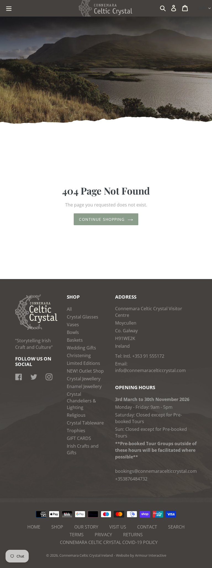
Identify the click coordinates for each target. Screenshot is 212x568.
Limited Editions (83, 363)
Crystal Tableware (85, 423)
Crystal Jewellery (83, 379)
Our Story (86, 527)
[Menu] (9, 7)
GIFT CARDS (79, 438)
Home (33, 527)
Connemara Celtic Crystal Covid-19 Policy (109, 542)
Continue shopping (101, 219)
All (69, 309)
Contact (147, 527)
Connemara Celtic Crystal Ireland (86, 555)
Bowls (73, 332)
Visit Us (117, 527)
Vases (73, 325)
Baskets (75, 340)
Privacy (103, 535)
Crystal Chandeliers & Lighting (81, 400)
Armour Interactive (150, 555)
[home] (36, 328)
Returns (133, 535)
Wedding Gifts (81, 348)
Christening (79, 355)
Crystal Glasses (82, 317)
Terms (77, 535)
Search (176, 527)
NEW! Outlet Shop (85, 371)
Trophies (76, 431)
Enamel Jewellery (84, 386)
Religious (76, 415)
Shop (57, 527)
